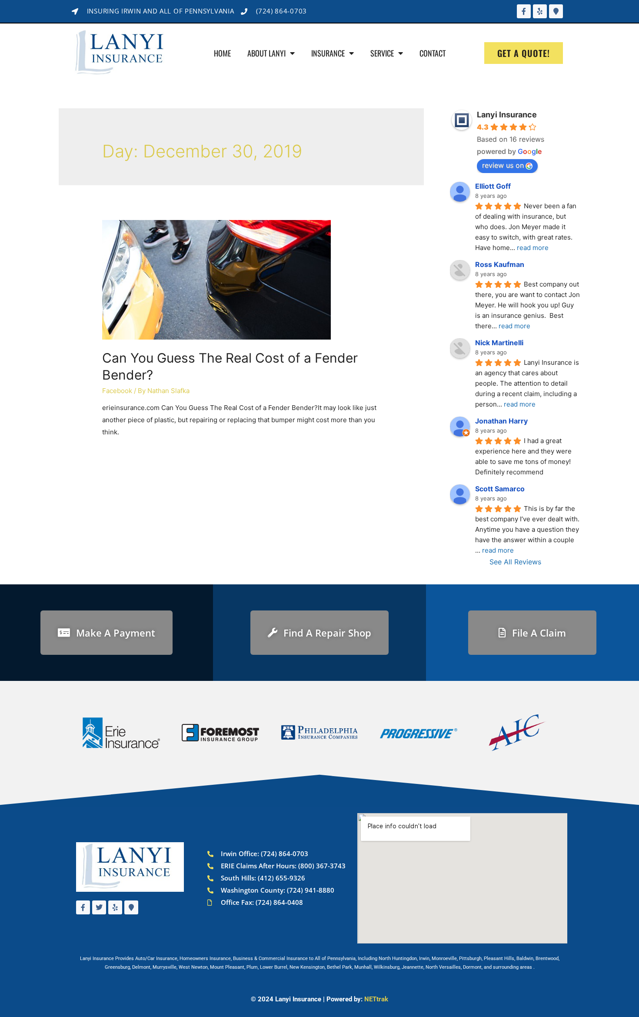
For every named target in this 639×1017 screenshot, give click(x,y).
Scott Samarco (500, 488)
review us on (503, 165)
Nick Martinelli (499, 342)
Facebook (117, 391)
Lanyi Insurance (507, 114)
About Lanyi (266, 53)
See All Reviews (515, 561)
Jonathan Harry (501, 421)
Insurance (328, 53)
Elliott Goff (493, 186)
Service (382, 53)
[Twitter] (99, 907)
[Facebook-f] (524, 11)
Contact (432, 53)
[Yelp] (540, 11)
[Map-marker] (556, 11)
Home (222, 53)
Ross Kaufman (499, 264)
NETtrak (376, 999)
